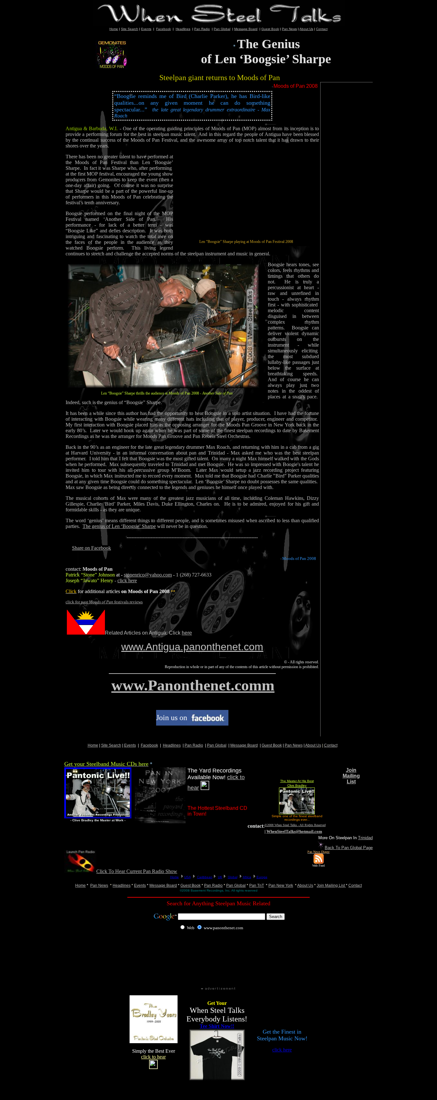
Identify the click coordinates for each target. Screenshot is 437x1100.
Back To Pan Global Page (349, 847)
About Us (306, 29)
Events (146, 29)
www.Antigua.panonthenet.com (192, 646)
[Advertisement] (347, 210)
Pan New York (280, 885)
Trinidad (365, 837)
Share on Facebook (91, 548)
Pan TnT (256, 885)
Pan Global (222, 29)
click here (127, 580)
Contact (322, 29)
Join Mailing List (351, 775)
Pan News (289, 29)
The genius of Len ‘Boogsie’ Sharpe (119, 526)
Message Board (246, 29)
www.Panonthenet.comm (192, 685)
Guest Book (270, 29)
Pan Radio (202, 29)
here (187, 633)
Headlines (183, 29)
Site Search (129, 29)
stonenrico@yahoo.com (148, 574)
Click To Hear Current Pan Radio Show (136, 871)
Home (80, 885)
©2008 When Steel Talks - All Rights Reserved (295, 825)
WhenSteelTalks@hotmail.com (294, 831)
